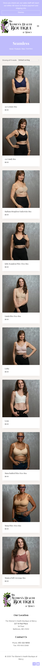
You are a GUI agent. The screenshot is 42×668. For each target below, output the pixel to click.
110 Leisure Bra (11, 107)
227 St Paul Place (21, 624)
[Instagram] (38, 664)
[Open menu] (39, 26)
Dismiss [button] (21, 12)
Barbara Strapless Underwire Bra (18, 211)
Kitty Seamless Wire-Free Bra (16, 264)
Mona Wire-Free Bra (13, 525)
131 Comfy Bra (10, 159)
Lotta (7, 368)
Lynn (7, 421)
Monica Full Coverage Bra (15, 578)
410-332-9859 (24, 643)
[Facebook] (34, 664)
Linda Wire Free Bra (13, 316)
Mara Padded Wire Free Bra (16, 473)
